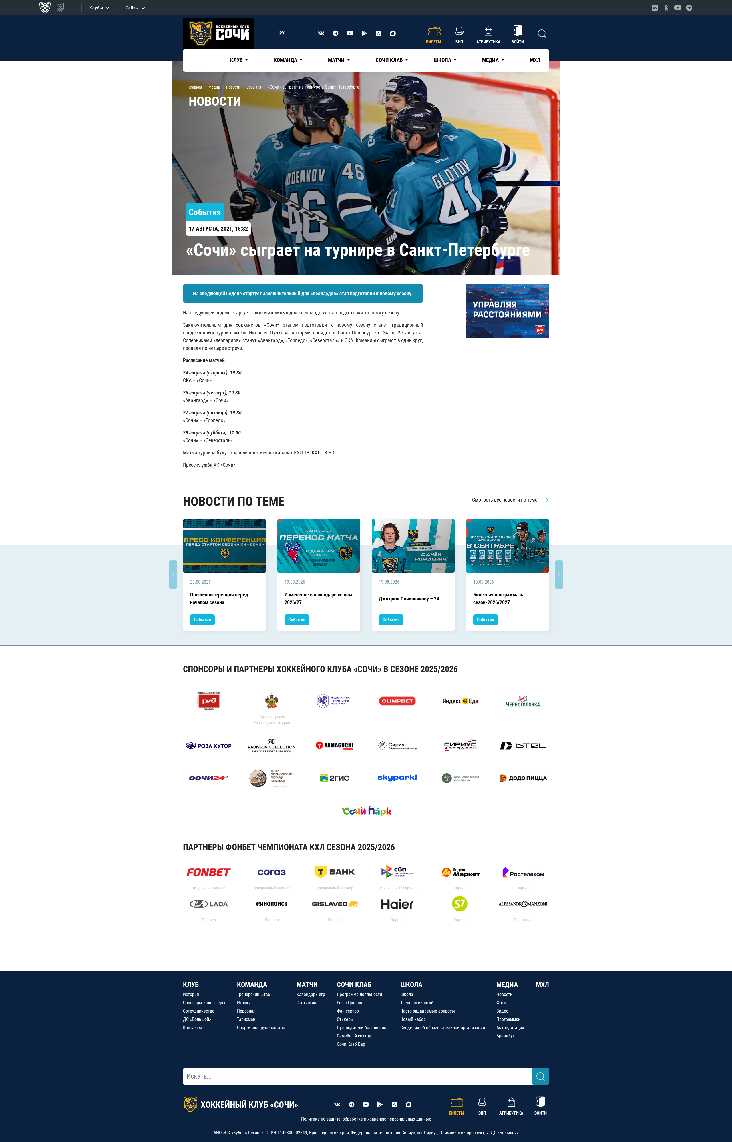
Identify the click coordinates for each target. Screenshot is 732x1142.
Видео (502, 1011)
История (191, 994)
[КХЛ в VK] (655, 7)
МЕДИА (507, 985)
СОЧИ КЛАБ (354, 985)
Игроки (244, 1002)
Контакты (192, 1027)
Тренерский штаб (253, 994)
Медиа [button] (491, 60)
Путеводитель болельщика (363, 1027)
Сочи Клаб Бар (351, 1044)
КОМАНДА (252, 985)
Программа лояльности (359, 994)
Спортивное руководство (261, 1027)
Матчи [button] (337, 60)
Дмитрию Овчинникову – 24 (409, 599)
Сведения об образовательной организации (442, 1027)
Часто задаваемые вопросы (427, 1011)
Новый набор (413, 1019)
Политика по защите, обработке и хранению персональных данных (366, 1119)
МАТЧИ (307, 985)
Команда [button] (286, 60)
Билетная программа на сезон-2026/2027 (498, 598)
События (202, 619)
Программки (508, 1019)
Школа (406, 994)
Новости (504, 994)
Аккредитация (510, 1027)
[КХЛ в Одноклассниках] (666, 7)
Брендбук (505, 1036)
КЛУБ (191, 985)
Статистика (308, 1002)
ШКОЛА (411, 985)
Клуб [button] (237, 60)
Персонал (246, 1011)
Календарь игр (311, 994)
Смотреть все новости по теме (505, 500)
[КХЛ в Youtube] (677, 7)
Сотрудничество (198, 1011)
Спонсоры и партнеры (204, 1002)
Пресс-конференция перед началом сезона (219, 598)
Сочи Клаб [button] (390, 60)
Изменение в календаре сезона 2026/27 (318, 598)
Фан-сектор (348, 1011)
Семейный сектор (354, 1036)
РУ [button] (282, 33)
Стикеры (345, 1019)
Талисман (246, 1019)
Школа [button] (443, 60)
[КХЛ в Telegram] (689, 7)
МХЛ (535, 60)
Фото (501, 1002)
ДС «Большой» (197, 1019)
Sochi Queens (349, 1002)
